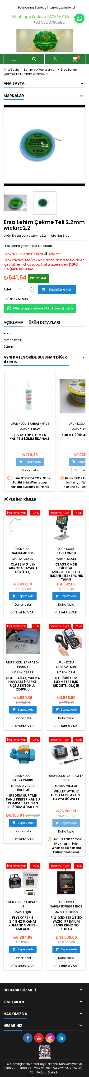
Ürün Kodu (12, 236)
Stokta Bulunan (17, 254)
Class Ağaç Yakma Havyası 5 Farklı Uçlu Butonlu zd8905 (23, 684)
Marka (56, 236)
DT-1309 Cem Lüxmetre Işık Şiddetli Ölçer (66, 682)
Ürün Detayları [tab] (44, 322)
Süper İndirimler (20, 499)
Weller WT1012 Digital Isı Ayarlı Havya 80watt (66, 795)
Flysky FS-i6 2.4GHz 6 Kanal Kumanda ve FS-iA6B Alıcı (23, 923)
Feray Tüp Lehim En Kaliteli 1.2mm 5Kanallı (30, 437)
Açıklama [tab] (13, 322)
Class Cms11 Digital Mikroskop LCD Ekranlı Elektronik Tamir (66, 572)
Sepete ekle (56, 289)
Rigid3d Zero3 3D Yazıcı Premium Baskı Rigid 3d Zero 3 (66, 923)
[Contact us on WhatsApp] (79, 18)
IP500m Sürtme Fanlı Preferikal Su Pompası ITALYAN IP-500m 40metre (23, 801)
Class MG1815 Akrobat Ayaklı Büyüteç (23, 568)
